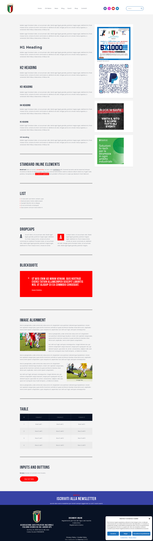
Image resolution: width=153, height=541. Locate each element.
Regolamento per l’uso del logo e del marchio (76, 521)
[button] (149, 519)
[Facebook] (105, 8)
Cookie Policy (124, 537)
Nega (126, 534)
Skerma (80, 540)
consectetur (40, 169)
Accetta (113, 534)
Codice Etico (76, 523)
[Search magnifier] (141, 8)
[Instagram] (109, 8)
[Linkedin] (117, 8)
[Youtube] (113, 8)
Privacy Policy (132, 537)
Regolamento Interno (76, 525)
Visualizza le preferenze (141, 534)
